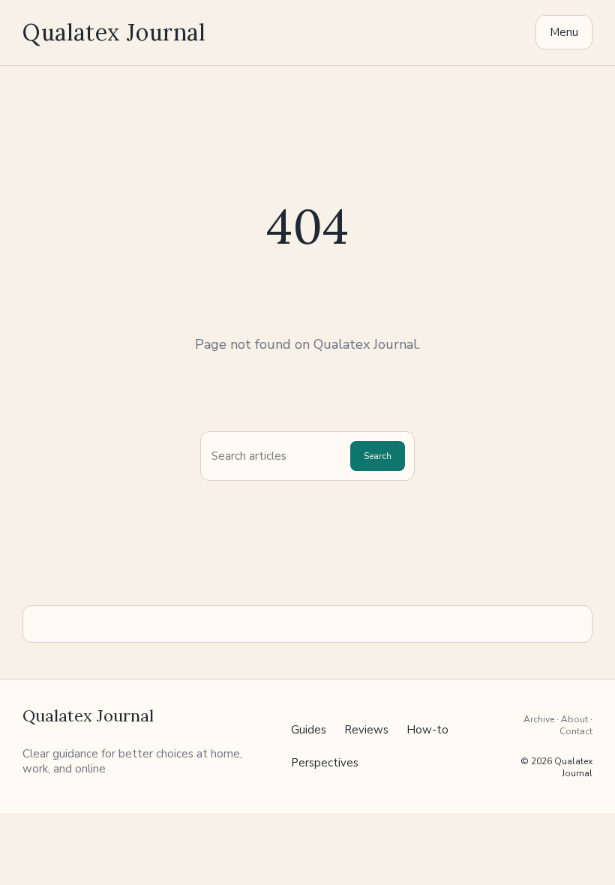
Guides (308, 729)
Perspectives (324, 762)
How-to (427, 729)
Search (378, 456)
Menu (564, 32)
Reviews (366, 729)
